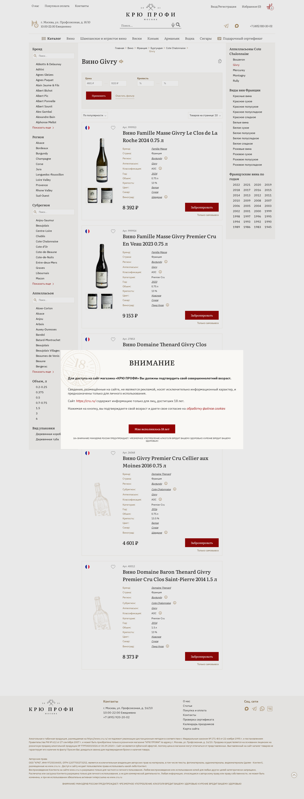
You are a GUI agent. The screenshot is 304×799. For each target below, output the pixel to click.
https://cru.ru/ (86, 401)
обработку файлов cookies (205, 408)
